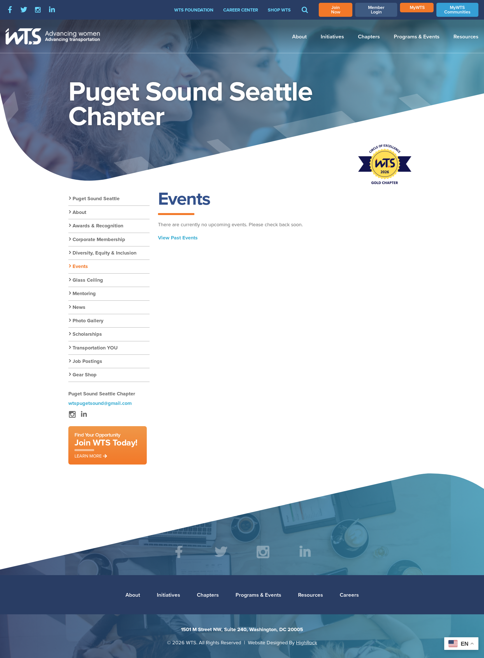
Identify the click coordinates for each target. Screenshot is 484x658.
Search (305, 13)
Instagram (38, 10)
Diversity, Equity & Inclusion (104, 252)
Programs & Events (416, 36)
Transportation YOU (95, 347)
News (79, 307)
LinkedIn (52, 10)
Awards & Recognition (98, 225)
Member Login (376, 9)
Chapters (369, 36)
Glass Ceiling (88, 280)
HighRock (306, 642)
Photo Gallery (88, 320)
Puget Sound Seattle (96, 198)
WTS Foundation (193, 10)
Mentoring (84, 293)
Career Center (240, 10)
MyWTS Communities (457, 9)
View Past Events (178, 237)
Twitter (24, 10)
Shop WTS (279, 10)
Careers (349, 595)
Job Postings (87, 361)
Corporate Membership (99, 239)
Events (80, 266)
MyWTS (417, 7)
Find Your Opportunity (106, 445)
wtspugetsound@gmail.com (100, 403)
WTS (53, 36)
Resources (465, 36)
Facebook (10, 10)
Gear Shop (85, 374)
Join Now (335, 9)
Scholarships (87, 334)
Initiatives (332, 36)
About (299, 36)
